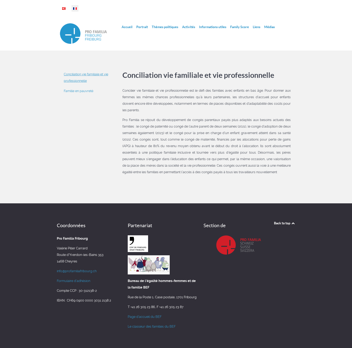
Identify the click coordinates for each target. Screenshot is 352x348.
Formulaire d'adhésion (73, 281)
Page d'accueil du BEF (145, 317)
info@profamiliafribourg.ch (77, 271)
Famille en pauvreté (78, 91)
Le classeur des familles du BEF (152, 326)
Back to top (282, 223)
